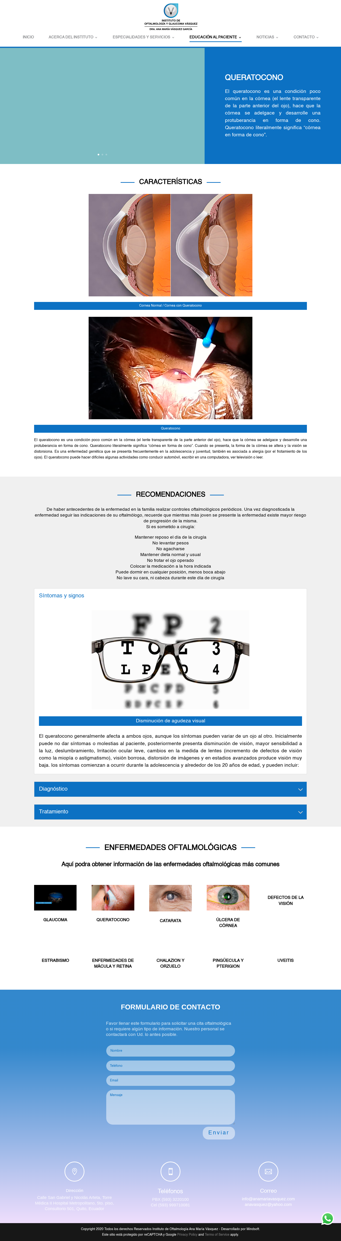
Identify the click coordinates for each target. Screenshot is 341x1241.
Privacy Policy (187, 1234)
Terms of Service (217, 1234)
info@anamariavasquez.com (268, 1199)
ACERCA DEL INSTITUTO (71, 37)
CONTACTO (304, 37)
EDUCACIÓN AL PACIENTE (213, 37)
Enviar (218, 1133)
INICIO (28, 37)
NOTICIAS (265, 37)
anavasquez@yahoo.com (268, 1204)
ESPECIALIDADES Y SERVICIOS (141, 37)
